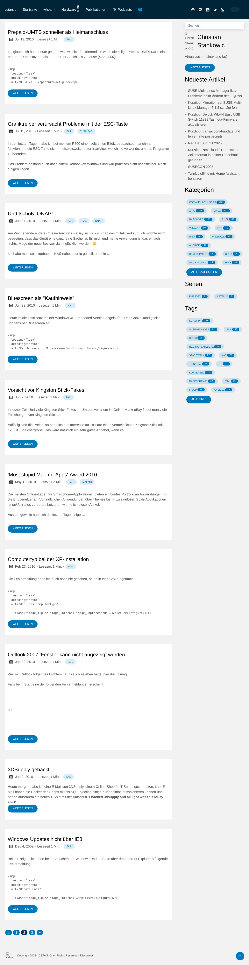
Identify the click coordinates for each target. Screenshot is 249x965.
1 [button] (16, 932)
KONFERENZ (199, 372)
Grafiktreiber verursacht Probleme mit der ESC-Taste (68, 124)
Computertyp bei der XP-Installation (48, 559)
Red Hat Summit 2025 (205, 143)
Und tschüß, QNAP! (30, 213)
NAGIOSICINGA (201, 262)
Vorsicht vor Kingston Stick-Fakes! (47, 390)
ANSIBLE (222, 389)
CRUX (231, 253)
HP (223, 363)
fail (69, 39)
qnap (98, 220)
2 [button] (24, 932)
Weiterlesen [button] (200, 67)
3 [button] (32, 932)
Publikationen (96, 9)
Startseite (30, 9)
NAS (227, 355)
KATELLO (224, 296)
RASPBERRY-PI (201, 381)
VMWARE (197, 228)
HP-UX (195, 338)
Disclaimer (86, 955)
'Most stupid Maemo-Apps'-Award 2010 (52, 475)
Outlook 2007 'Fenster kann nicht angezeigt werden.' (67, 654)
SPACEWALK (199, 355)
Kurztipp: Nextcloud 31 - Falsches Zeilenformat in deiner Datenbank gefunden (213, 155)
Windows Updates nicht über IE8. (46, 839)
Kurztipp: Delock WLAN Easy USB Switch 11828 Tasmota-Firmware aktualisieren (214, 119)
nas (84, 220)
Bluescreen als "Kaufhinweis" (41, 298)
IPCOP (195, 389)
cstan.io (11, 9)
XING (195, 210)
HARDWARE (199, 219)
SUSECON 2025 (200, 167)
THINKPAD (198, 363)
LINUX (221, 210)
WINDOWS (221, 236)
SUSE (230, 262)
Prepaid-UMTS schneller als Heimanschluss (58, 32)
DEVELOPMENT (201, 253)
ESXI (230, 381)
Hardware (68, 9)
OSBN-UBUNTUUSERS (206, 202)
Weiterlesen (23, 93)
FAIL (231, 329)
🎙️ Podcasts (122, 9)
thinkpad (86, 131)
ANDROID (197, 245)
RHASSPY (197, 296)
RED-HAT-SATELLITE (204, 346)
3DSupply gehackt (28, 769)
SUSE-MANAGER (202, 329)
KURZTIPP (198, 320)
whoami (49, 9)
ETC (222, 228)
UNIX (194, 236)
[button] (8, 932)
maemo (87, 481)
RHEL (228, 219)
